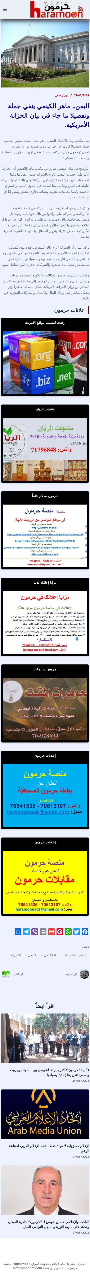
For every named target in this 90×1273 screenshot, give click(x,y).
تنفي (32, 955)
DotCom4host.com (27, 1268)
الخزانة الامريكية (75, 955)
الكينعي (50, 955)
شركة (15, 955)
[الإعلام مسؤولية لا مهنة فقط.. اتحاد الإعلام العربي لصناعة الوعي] (45, 1114)
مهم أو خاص (61, 95)
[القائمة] (5, 9)
